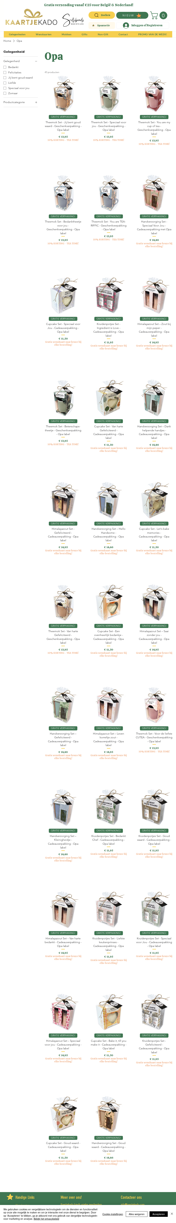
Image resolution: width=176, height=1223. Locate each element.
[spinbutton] (63, 155)
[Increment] (79, 155)
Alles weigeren (137, 1214)
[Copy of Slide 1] (90, 3)
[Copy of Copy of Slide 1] (86, 3)
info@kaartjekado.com (133, 1204)
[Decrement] (47, 155)
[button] (159, 15)
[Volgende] (167, 5)
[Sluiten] (172, 1214)
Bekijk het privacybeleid (46, 1218)
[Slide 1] (77, 3)
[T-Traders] (82, 4)
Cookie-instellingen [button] (112, 1214)
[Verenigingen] (98, 3)
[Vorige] (8, 5)
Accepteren (158, 1214)
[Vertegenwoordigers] (94, 3)
